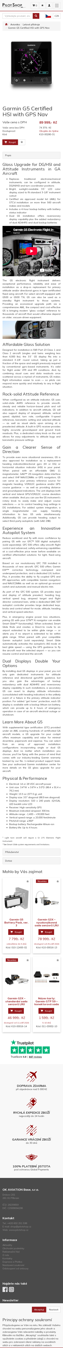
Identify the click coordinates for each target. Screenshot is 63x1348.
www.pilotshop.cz (18, 1229)
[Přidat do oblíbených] (21, 142)
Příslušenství (12, 852)
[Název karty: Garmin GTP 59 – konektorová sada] (47, 977)
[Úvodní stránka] (6, 24)
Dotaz (8, 860)
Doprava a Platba (12, 1261)
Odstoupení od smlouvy (15, 1268)
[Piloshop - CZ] (48, 16)
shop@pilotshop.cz (20, 1226)
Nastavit (53, 1309)
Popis (8, 155)
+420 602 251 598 (17, 1223)
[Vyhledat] (36, 16)
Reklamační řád (11, 1251)
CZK (57, 15)
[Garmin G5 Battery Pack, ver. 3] (16, 898)
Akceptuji (39, 1309)
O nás (6, 1255)
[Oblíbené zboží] (42, 5)
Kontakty (7, 1258)
